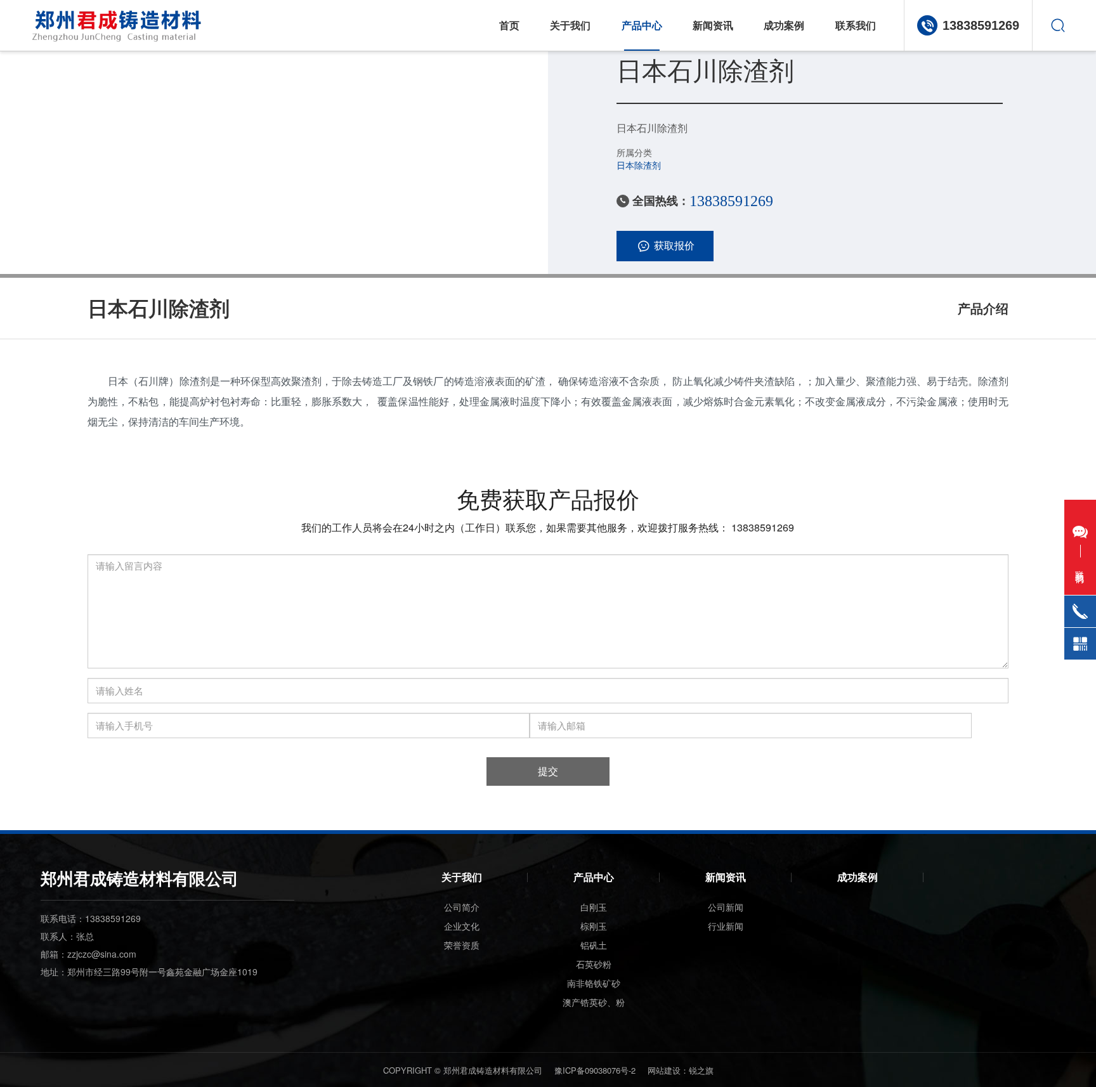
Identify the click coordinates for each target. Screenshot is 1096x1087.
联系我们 (855, 25)
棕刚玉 (593, 926)
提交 (548, 771)
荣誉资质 (462, 945)
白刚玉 (593, 907)
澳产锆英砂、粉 (594, 1002)
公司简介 (462, 907)
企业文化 (462, 926)
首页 (509, 25)
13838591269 (981, 25)
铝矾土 (593, 945)
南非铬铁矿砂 (593, 983)
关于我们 (570, 25)
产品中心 (593, 876)
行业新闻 (725, 926)
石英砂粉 (593, 964)
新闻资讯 (713, 25)
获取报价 (674, 245)
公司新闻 (725, 907)
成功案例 (784, 25)
